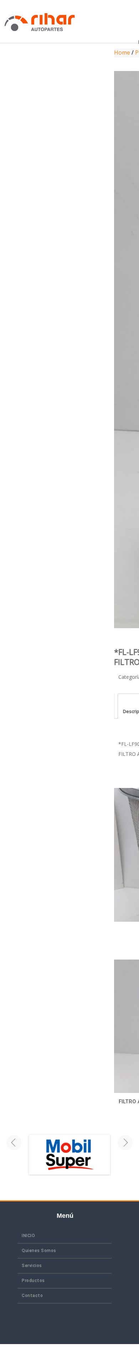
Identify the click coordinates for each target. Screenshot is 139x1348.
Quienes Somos (39, 1250)
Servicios (32, 1265)
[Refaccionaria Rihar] (39, 21)
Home (122, 52)
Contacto (32, 1295)
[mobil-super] (69, 1154)
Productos (33, 1280)
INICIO (28, 1235)
